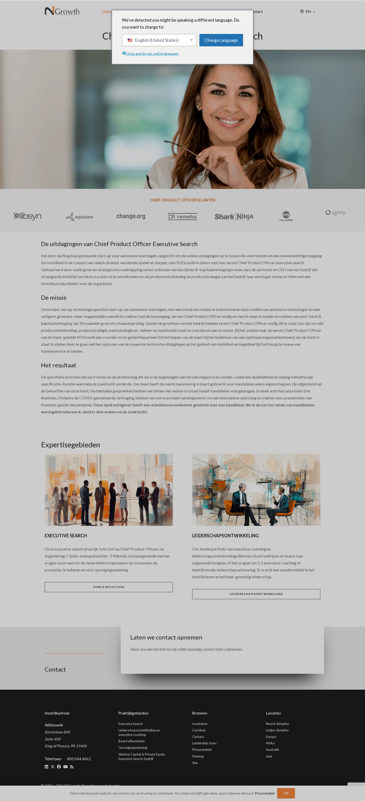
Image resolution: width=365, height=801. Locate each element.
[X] (53, 767)
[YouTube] (65, 767)
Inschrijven (200, 724)
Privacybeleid (202, 750)
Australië (272, 750)
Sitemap (198, 756)
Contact (198, 737)
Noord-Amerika (277, 724)
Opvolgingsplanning (132, 748)
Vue (195, 763)
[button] (314, 11)
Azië (269, 756)
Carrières (199, 730)
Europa (271, 737)
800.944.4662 (79, 759)
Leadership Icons (204, 743)
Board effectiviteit (131, 741)
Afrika (270, 743)
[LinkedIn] (46, 767)
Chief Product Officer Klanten (182, 200)
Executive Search (130, 724)
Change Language (221, 39)
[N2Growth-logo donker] (62, 11)
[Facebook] (59, 767)
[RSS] (71, 767)
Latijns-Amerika (277, 730)
